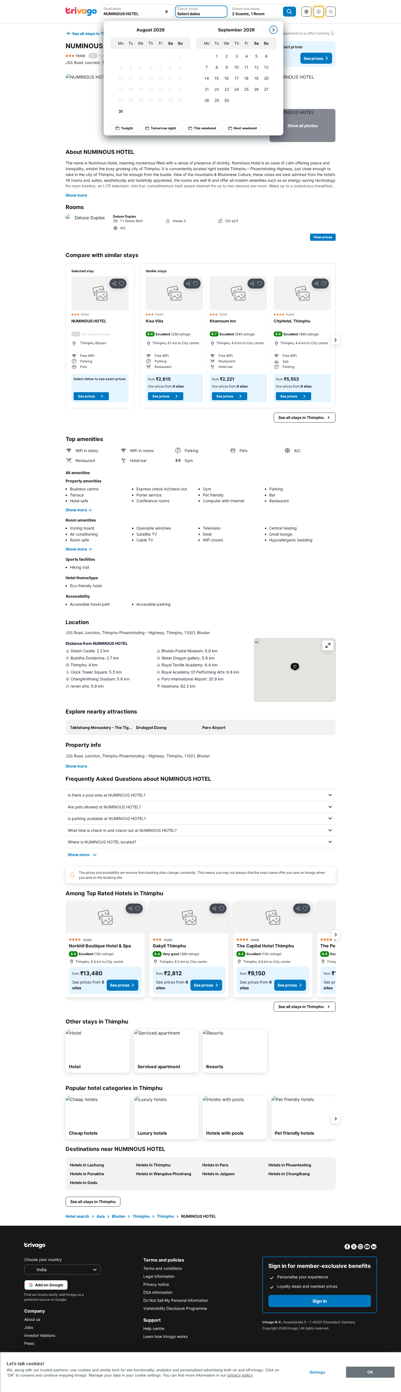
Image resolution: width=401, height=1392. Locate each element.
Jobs (28, 1327)
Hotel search (77, 1216)
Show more (76, 195)
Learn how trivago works (165, 1336)
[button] (302, 90)
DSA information (157, 1292)
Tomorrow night (163, 128)
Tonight (127, 128)
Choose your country (43, 1259)
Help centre (153, 1328)
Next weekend (245, 128)
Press (29, 1343)
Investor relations (39, 1335)
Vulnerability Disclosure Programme (175, 1308)
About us (32, 1319)
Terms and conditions (162, 1268)
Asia (100, 1216)
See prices (313, 58)
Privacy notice (156, 1284)
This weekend (205, 128)
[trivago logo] (81, 11)
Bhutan (118, 1216)
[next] (273, 29)
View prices (322, 237)
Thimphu (141, 1216)
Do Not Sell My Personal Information (175, 1300)
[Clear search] (166, 12)
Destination (112, 9)
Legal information (158, 1276)
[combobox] (137, 14)
